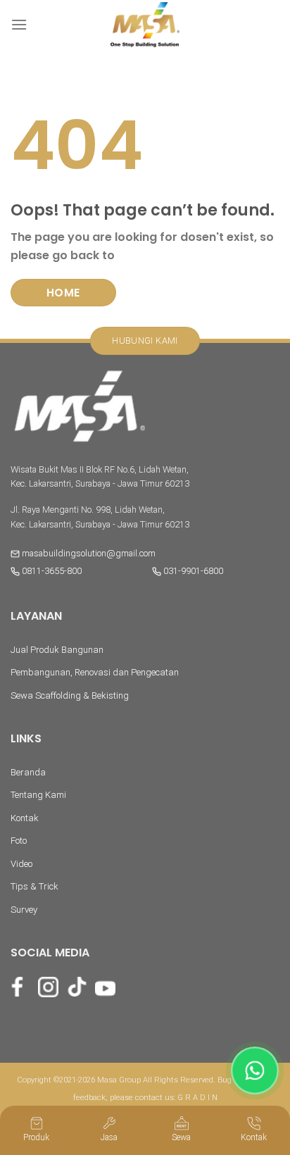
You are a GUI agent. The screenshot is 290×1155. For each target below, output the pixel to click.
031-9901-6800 (192, 571)
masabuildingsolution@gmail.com (89, 553)
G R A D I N (197, 1097)
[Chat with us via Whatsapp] (254, 1070)
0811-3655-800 (51, 571)
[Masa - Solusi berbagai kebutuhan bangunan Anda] (145, 24)
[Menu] (19, 24)
